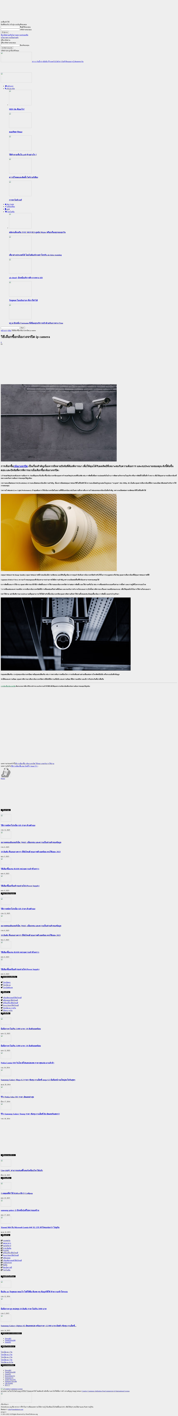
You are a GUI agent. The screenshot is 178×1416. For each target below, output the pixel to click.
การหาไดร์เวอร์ (15, 200)
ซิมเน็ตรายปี (7, 1267)
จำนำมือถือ (7, 1248)
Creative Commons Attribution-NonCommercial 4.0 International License (105, 1391)
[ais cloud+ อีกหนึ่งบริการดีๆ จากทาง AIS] (20, 273)
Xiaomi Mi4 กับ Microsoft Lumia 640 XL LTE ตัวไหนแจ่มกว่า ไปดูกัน (30, 1227)
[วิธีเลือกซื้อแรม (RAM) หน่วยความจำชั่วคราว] (6, 864)
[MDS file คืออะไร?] (20, 105)
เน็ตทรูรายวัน (7, 1010)
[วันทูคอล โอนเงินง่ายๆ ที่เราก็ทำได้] (20, 296)
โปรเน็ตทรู (7, 982)
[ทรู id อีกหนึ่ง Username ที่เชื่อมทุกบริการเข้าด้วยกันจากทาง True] (20, 319)
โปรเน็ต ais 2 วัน (6, 1354)
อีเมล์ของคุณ (24, 45)
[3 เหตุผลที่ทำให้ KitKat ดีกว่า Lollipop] (6, 1189)
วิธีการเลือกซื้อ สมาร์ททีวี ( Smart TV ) (24, 766)
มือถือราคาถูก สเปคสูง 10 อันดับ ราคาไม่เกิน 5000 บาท (23, 1309)
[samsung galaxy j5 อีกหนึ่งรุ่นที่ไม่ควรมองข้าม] (6, 1206)
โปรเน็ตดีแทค (8, 987)
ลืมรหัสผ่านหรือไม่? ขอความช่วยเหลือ (14, 35)
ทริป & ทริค (10, 88)
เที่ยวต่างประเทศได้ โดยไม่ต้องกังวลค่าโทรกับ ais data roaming (35, 255)
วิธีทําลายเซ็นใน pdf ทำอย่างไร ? (23, 155)
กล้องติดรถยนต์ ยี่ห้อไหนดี (12, 998)
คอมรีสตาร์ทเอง (15, 132)
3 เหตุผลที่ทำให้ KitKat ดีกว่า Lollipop (17, 1193)
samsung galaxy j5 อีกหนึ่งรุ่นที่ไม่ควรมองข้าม (20, 1210)
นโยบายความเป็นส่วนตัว (10, 37)
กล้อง (9, 330)
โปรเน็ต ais (7, 985)
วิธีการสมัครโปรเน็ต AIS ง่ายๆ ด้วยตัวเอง (18, 825)
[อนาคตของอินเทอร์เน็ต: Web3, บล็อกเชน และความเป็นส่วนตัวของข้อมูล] (6, 838)
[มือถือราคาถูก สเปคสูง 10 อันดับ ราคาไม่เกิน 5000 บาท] (6, 1304)
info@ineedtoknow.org (15, 1409)
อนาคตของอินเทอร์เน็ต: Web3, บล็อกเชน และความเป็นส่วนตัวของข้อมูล (31, 842)
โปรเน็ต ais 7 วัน (6, 1360)
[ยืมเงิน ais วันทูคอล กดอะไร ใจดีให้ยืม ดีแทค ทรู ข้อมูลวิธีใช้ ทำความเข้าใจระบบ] (6, 1287)
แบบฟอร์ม (6, 1240)
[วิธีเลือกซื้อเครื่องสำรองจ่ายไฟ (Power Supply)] (6, 881)
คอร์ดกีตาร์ (7, 1246)
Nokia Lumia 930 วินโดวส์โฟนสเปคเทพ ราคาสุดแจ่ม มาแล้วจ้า (27, 1063)
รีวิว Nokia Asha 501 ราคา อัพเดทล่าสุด (17, 1097)
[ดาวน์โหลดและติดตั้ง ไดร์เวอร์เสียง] (20, 173)
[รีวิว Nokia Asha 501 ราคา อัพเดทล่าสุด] (6, 1092)
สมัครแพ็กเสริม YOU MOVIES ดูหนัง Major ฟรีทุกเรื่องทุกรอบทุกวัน (37, 232)
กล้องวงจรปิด (20, 466)
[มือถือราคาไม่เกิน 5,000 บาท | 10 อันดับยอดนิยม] (6, 1024)
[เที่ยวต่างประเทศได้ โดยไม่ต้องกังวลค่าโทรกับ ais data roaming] (20, 250)
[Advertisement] (38, 67)
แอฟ (8, 209)
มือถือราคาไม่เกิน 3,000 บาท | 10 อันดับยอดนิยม (21, 1046)
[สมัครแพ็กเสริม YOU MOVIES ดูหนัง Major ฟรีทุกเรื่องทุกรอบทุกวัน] (20, 228)
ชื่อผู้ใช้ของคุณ (25, 27)
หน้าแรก (10, 86)
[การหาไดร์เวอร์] (20, 195)
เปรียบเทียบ (10, 206)
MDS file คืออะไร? (17, 109)
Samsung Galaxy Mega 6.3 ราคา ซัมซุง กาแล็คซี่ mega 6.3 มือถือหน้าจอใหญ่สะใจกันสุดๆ (38, 1080)
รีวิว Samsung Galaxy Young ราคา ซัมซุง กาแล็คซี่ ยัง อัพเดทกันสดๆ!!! (30, 1114)
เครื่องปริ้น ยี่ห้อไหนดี (10, 1003)
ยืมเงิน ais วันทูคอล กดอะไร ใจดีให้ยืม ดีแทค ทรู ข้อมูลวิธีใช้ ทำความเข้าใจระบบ (34, 1292)
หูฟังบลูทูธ (6, 1258)
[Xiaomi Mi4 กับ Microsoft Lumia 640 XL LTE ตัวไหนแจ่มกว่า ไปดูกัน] (6, 1223)
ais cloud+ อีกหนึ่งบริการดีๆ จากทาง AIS (26, 278)
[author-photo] (6, 777)
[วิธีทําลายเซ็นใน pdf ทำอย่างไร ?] (20, 150)
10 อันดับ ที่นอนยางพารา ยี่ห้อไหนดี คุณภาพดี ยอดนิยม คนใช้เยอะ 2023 (31, 852)
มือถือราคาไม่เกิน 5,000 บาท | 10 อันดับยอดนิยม (21, 1029)
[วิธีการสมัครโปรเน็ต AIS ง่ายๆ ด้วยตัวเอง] (6, 821)
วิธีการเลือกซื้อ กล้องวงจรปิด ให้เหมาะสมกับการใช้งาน (34, 763)
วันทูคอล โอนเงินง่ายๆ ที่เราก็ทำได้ (23, 300)
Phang (3, 778)
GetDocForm (7, 1262)
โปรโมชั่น (10, 212)
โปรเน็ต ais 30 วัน (7, 1362)
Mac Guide (10, 204)
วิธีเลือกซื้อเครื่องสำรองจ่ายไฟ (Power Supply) (20, 886)
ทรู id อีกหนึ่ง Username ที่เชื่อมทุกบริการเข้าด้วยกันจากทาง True (36, 323)
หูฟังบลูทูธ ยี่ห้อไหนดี (10, 1000)
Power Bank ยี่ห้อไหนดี (11, 1005)
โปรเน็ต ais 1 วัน (6, 1352)
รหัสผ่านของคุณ (26, 29)
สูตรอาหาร (7, 1243)
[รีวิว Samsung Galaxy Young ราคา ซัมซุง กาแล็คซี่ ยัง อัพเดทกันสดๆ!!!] (6, 1109)
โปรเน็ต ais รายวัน (9, 1008)
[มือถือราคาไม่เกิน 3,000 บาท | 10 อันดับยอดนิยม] (6, 1041)
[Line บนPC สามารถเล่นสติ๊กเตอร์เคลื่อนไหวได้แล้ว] (6, 1166)
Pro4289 (6, 1250)
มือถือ (5, 1265)
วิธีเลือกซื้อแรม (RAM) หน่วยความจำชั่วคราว (20, 869)
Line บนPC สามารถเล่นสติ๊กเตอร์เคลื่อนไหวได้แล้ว (22, 1170)
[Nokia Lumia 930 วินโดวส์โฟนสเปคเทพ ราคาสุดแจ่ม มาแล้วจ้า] (6, 1058)
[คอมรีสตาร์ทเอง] (20, 127)
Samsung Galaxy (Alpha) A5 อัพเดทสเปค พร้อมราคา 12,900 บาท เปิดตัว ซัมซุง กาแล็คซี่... (38, 1326)
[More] (49, 347)
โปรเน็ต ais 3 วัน (6, 1357)
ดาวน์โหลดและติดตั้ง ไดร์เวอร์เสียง (23, 177)
